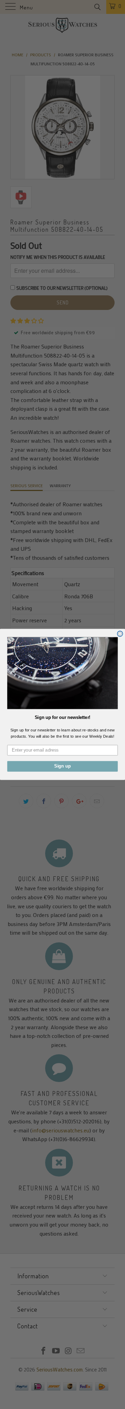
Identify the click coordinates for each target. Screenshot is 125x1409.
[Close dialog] (120, 634)
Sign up (62, 766)
